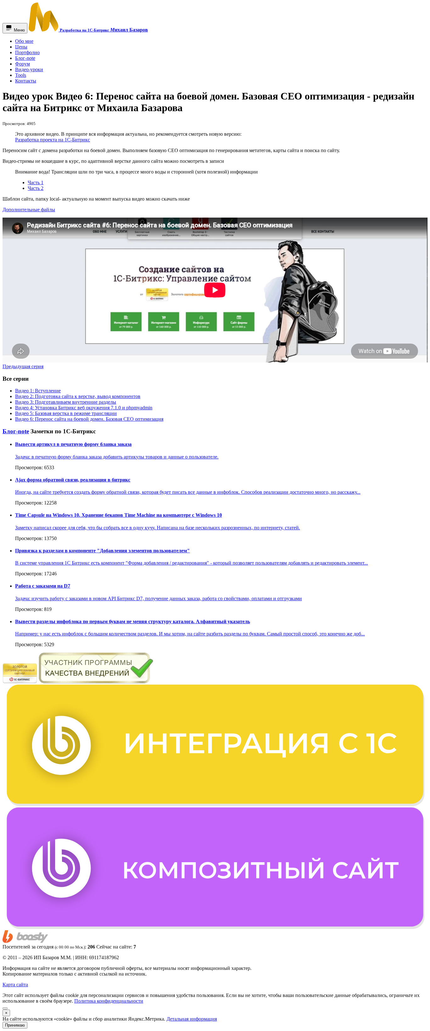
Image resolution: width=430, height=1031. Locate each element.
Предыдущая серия (23, 366)
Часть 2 (35, 188)
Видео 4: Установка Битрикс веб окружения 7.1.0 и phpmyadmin (83, 407)
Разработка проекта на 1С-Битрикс (52, 139)
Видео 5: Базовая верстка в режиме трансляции (66, 413)
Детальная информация (192, 1019)
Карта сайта (15, 984)
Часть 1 (35, 182)
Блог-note (16, 431)
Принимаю (15, 1025)
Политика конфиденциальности (108, 1001)
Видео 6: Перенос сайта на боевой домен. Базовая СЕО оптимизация (89, 419)
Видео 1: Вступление (38, 390)
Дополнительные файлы (29, 209)
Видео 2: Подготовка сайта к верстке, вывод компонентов (77, 396)
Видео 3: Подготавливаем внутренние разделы (65, 402)
